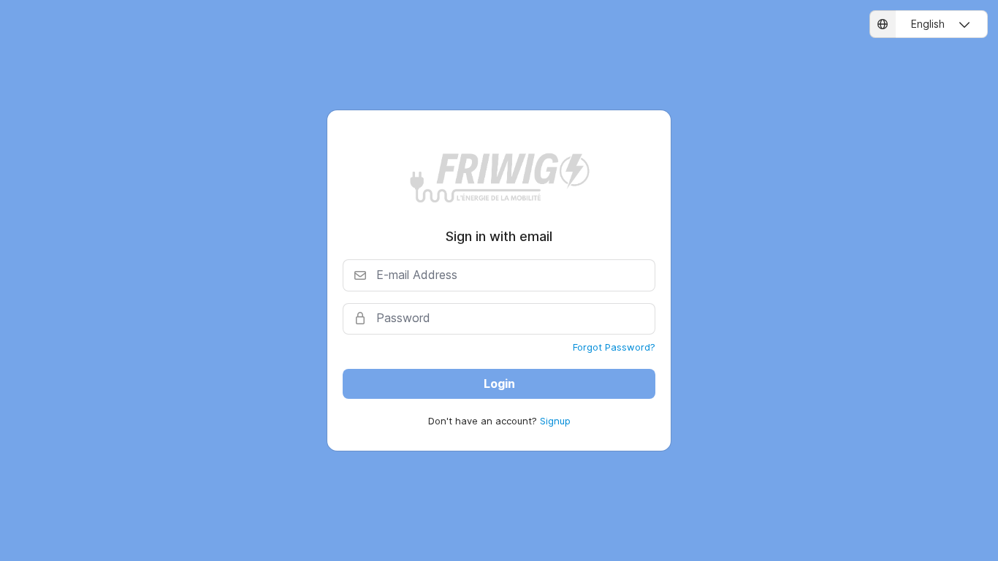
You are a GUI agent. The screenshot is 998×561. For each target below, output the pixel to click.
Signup (555, 421)
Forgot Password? (614, 347)
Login (499, 383)
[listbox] (928, 24)
